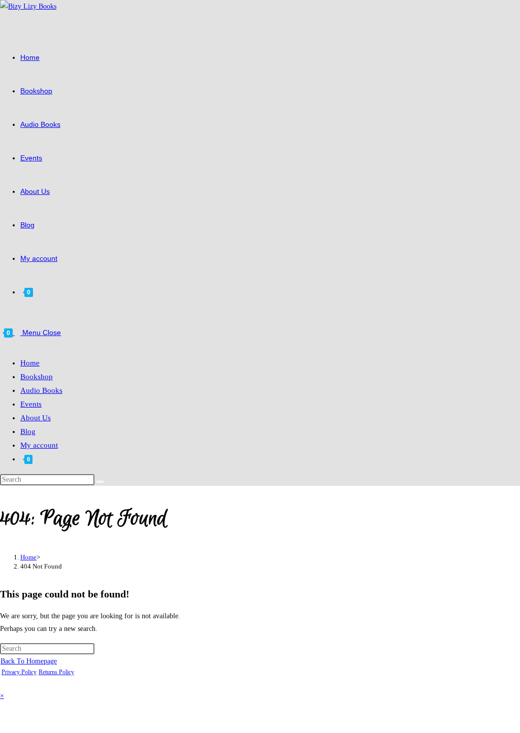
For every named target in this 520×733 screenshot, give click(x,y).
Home (30, 363)
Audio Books (41, 390)
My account (39, 445)
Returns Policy (56, 672)
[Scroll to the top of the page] (3, 683)
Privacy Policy (19, 672)
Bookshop (36, 377)
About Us (35, 418)
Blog (28, 431)
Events (31, 404)
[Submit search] (100, 482)
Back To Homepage (29, 661)
